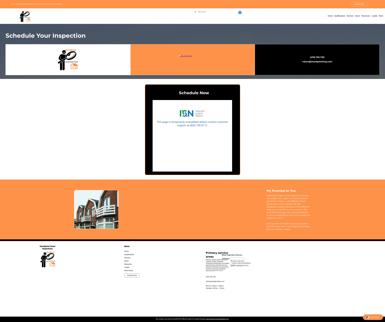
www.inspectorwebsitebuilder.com (217, 319)
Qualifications (129, 254)
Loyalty (127, 267)
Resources (128, 264)
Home (126, 251)
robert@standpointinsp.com (215, 281)
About (126, 261)
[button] (366, 16)
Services (127, 258)
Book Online (128, 270)
